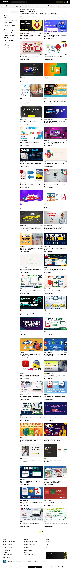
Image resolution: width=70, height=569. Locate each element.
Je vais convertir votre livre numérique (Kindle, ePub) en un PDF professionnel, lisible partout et (31, 439)
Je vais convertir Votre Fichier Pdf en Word (29, 100)
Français (7, 45)
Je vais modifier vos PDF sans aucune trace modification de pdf (29, 57)
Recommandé (63, 18)
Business (23, 9)
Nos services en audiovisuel (8, 544)
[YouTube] (63, 566)
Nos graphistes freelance (28, 542)
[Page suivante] (47, 531)
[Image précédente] (45, 26)
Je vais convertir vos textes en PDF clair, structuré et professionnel (31, 503)
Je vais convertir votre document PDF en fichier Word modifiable (54, 291)
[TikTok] (66, 566)
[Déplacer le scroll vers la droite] (3, 6)
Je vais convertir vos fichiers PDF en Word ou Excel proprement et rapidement (30, 397)
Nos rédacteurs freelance (28, 547)
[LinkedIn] (62, 566)
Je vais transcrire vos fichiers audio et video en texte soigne (55, 249)
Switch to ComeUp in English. (34, 567)
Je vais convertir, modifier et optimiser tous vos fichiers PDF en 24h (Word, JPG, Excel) (54, 439)
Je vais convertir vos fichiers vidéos (27, 78)
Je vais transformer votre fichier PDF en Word (29, 121)
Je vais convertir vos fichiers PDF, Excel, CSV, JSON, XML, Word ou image (55, 355)
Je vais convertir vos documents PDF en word (29, 205)
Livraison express (8, 33)
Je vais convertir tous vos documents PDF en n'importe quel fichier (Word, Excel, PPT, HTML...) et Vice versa (55, 101)
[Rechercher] (25, 2)
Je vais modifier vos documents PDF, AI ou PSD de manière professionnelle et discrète (30, 36)
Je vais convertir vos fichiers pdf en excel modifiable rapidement (55, 461)
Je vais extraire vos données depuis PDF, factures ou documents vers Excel (55, 270)
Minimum (5, 19)
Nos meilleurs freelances (28, 550)
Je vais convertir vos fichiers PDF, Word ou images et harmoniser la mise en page (31, 270)
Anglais (7, 47)
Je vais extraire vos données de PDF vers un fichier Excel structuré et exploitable (30, 291)
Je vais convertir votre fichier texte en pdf (53, 417)
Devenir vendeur (48, 544)
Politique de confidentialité (24, 566)
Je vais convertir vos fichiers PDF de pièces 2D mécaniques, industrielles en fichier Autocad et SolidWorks (30, 376)
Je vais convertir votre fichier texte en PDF (53, 56)
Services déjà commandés (9, 35)
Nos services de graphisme (7, 542)
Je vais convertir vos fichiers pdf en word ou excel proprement (54, 397)
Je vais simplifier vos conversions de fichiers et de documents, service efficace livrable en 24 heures (30, 228)
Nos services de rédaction (7, 547)
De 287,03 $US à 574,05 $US (10, 25)
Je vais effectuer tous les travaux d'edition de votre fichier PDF (55, 206)
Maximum (13, 19)
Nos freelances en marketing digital (30, 541)
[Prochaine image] (65, 26)
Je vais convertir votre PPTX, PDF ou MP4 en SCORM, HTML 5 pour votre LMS (55, 36)
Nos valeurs (48, 542)
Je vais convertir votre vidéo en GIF (51, 78)
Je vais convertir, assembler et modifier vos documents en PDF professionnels (53, 482)
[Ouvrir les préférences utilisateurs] (69, 2)
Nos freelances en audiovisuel (29, 544)
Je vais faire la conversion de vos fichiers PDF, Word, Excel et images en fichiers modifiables (55, 228)
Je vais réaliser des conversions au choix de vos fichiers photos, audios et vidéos (54, 143)
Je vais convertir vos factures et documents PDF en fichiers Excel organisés (31, 482)
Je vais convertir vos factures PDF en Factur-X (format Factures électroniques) (30, 312)
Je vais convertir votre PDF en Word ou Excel (29, 142)
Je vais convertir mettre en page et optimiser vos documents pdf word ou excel (54, 312)
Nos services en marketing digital (9, 541)
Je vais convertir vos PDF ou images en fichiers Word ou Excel (31, 418)
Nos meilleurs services (7, 550)
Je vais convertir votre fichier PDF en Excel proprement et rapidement (53, 503)
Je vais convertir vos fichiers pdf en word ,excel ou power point (54, 185)
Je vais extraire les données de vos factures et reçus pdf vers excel (31, 334)
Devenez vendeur (59, 2)
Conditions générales (15, 566)
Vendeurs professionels (9, 30)
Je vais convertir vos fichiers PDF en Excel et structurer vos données (53, 334)
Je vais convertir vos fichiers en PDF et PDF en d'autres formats (54, 164)
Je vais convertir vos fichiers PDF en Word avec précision (30, 524)
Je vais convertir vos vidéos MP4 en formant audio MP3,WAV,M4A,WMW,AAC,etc (54, 122)
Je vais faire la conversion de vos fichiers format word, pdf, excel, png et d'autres (31, 249)
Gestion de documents (31, 9)
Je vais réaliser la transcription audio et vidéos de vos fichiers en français (31, 461)
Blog (46, 547)
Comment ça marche (49, 541)
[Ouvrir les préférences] (64, 2)
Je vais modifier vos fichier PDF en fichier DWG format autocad (30, 185)
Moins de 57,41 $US (9, 22)
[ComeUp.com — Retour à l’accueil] (5, 2)
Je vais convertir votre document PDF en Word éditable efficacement (30, 355)
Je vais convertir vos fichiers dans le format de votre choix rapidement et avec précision (55, 376)
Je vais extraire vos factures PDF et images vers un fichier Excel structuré (31, 164)
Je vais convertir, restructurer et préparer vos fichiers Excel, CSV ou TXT (55, 524)
